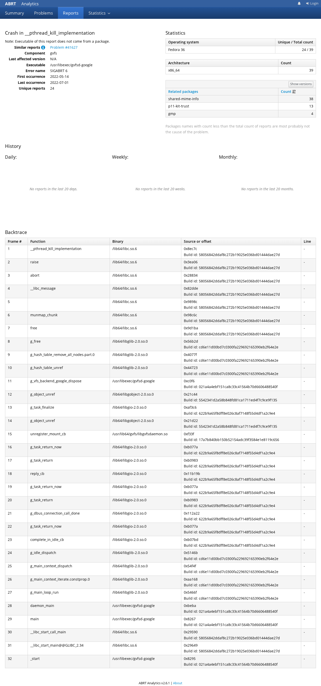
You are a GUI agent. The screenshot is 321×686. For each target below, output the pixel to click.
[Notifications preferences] (299, 3)
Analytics (22, 4)
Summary (14, 13)
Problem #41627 (63, 47)
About (177, 683)
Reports (70, 13)
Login (314, 3)
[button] (43, 47)
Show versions (301, 84)
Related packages (183, 91)
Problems (43, 13)
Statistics (98, 13)
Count (286, 91)
